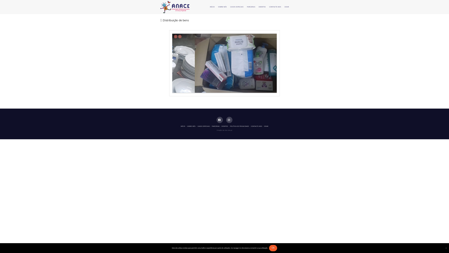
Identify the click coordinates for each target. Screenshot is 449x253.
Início (183, 126)
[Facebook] (220, 120)
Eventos (225, 126)
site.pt (230, 130)
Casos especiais (204, 126)
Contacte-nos (256, 126)
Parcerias (216, 126)
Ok (273, 247)
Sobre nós (191, 126)
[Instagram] (229, 120)
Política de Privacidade (239, 126)
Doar (266, 126)
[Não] (446, 248)
